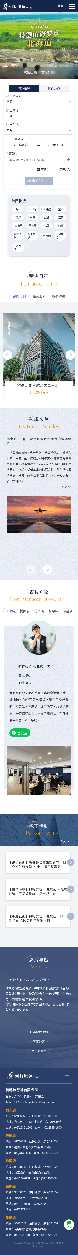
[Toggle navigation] (67, 1075)
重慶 (32, 217)
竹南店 (39, 610)
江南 (61, 217)
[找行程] (39, 181)
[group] (39, 349)
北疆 (47, 225)
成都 (47, 217)
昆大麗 (33, 225)
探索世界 (39, 296)
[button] (70, 355)
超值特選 (58, 296)
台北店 (10, 610)
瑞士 (18, 209)
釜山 (61, 209)
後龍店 (68, 610)
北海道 (47, 209)
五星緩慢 (60, 235)
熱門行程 (19, 296)
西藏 (61, 225)
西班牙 (33, 209)
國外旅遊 (24, 88)
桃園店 (25, 610)
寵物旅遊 (17, 235)
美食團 (47, 235)
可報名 (45, 169)
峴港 (18, 217)
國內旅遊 (54, 88)
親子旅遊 (32, 235)
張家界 (19, 225)
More (65, 841)
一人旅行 (17, 247)
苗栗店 (53, 610)
